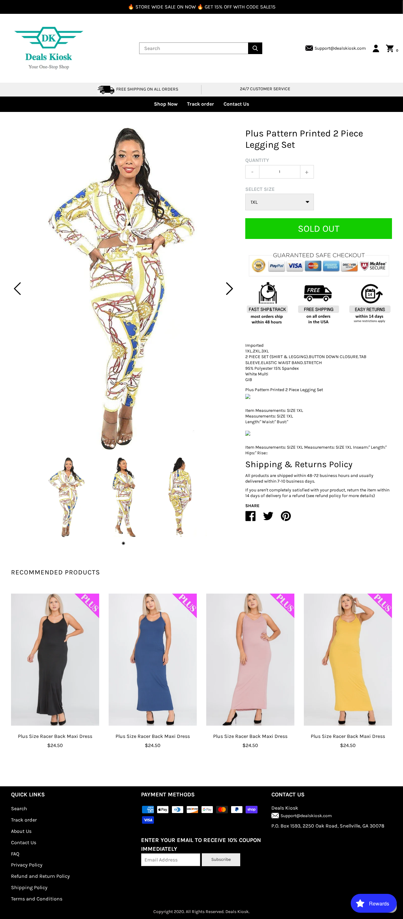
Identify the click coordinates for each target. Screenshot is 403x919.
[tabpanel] (123, 289)
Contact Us (236, 104)
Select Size (260, 189)
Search (19, 808)
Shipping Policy (29, 887)
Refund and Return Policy (40, 876)
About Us (21, 831)
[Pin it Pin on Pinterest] (286, 519)
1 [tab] (123, 543)
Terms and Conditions (36, 899)
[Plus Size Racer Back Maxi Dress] (55, 660)
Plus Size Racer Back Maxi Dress (55, 736)
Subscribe (221, 859)
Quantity (257, 160)
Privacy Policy (27, 865)
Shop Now (166, 104)
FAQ (15, 854)
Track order (200, 104)
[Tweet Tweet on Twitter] (268, 519)
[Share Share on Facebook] (250, 519)
